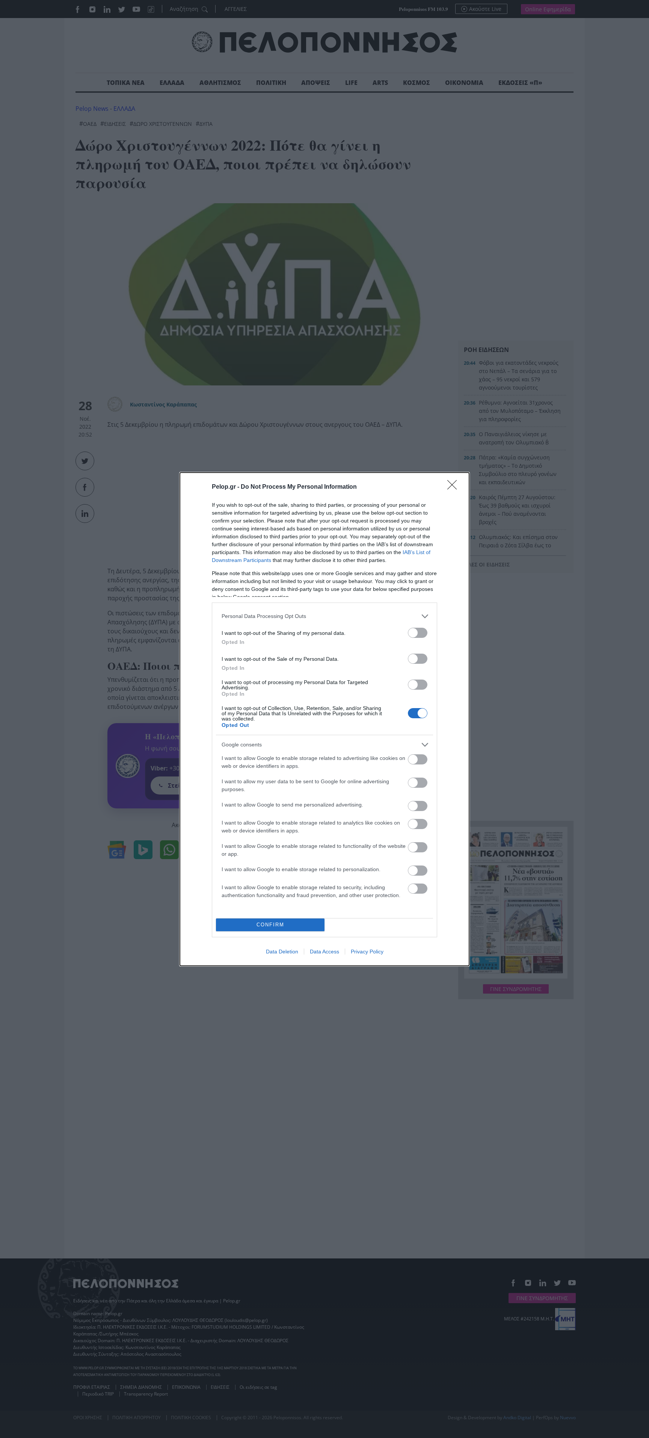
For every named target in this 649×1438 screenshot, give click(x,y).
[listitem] (324, 616)
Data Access (324, 952)
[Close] (454, 487)
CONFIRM (270, 924)
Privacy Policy (367, 952)
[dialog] (324, 719)
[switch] (417, 633)
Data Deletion (282, 952)
